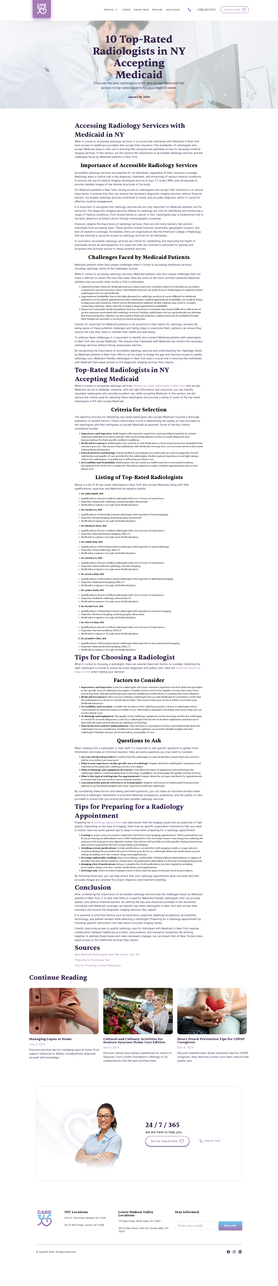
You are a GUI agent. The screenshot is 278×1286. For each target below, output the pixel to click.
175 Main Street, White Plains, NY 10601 (139, 1221)
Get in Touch (173, 9)
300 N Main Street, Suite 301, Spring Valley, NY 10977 (143, 1230)
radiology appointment (107, 822)
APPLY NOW (232, 9)
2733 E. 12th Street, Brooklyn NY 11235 (85, 1217)
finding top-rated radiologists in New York (159, 385)
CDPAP (126, 9)
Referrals (157, 9)
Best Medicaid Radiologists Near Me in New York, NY (107, 954)
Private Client (141, 9)
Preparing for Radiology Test (92, 959)
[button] (110, 9)
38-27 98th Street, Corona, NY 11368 (84, 1225)
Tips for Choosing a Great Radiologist (98, 965)
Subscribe (230, 1225)
